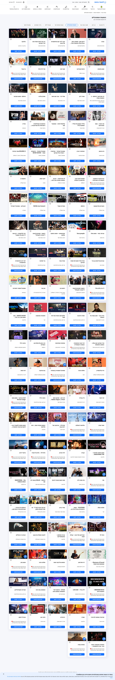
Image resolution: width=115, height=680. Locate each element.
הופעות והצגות (97, 12)
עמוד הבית (103, 12)
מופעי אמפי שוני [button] (84, 25)
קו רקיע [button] (93, 25)
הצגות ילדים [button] (48, 25)
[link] (12, 2)
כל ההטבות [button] (102, 25)
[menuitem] (101, 8)
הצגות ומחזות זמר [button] (59, 25)
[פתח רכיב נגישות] (23, 2)
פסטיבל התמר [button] (27, 25)
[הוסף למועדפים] (90, 39)
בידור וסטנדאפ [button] (37, 25)
